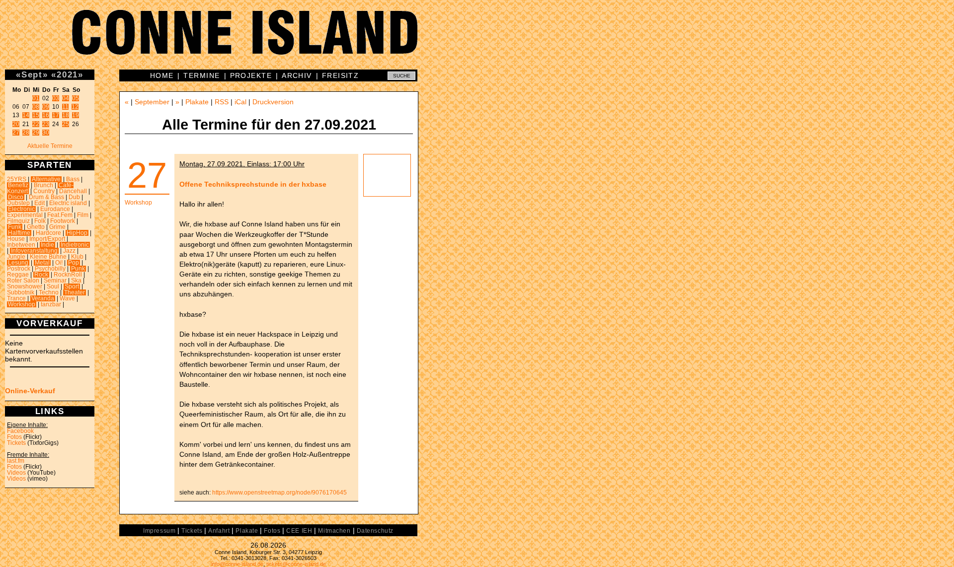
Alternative (46, 179)
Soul (53, 286)
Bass (73, 179)
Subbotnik (20, 292)
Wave (67, 298)
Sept (32, 74)
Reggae (18, 275)
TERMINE (201, 75)
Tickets (16, 443)
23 (45, 124)
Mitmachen (334, 531)
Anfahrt (219, 531)
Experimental (25, 215)
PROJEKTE (251, 75)
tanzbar (51, 304)
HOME (162, 75)
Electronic (21, 209)
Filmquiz (18, 221)
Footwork (62, 221)
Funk (14, 227)
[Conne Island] (477, 40)
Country (44, 191)
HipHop (77, 233)
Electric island (68, 203)
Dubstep (18, 203)
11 (65, 107)
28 (25, 133)
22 (35, 124)
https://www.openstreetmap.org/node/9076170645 (279, 493)
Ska (76, 281)
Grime (57, 227)
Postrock (18, 269)
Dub (74, 197)
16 (45, 115)
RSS (222, 102)
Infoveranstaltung (34, 251)
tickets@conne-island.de (296, 564)
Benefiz (18, 185)
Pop (73, 263)
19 (75, 115)
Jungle (16, 257)
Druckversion (273, 102)
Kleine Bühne (48, 257)
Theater (74, 292)
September (152, 102)
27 (15, 133)
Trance (16, 298)
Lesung (18, 263)
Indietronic (75, 245)
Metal (42, 263)
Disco (15, 197)
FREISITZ (340, 75)
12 (75, 107)
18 (65, 115)
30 (45, 133)
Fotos (14, 437)
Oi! (59, 263)
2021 (67, 74)
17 (55, 115)
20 (15, 124)
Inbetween (21, 245)
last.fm (15, 461)
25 (65, 124)
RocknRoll (68, 275)
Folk (40, 221)
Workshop (21, 304)
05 (75, 98)
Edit (39, 203)
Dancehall (73, 191)
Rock (41, 275)
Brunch (43, 185)
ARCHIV (297, 75)
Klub (77, 257)
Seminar (55, 281)
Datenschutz (375, 531)
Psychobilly (50, 269)
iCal (240, 102)
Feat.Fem (60, 215)
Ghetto (36, 227)
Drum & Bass (46, 197)
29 (35, 133)
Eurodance (55, 209)
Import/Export (47, 239)
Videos (16, 473)
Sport (72, 286)
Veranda (42, 298)
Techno (49, 292)
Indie (47, 245)
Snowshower (24, 286)
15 (35, 115)
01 (35, 98)
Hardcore (48, 233)
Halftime (19, 233)
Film (82, 215)
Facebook (20, 431)
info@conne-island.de (237, 564)
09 (45, 107)
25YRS (16, 179)
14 (25, 115)
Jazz (69, 251)
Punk (78, 269)
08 (35, 107)
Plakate (197, 102)
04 (65, 98)
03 (55, 98)
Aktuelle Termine (50, 146)
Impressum (159, 531)
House (16, 239)
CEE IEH (299, 531)
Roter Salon (23, 281)
